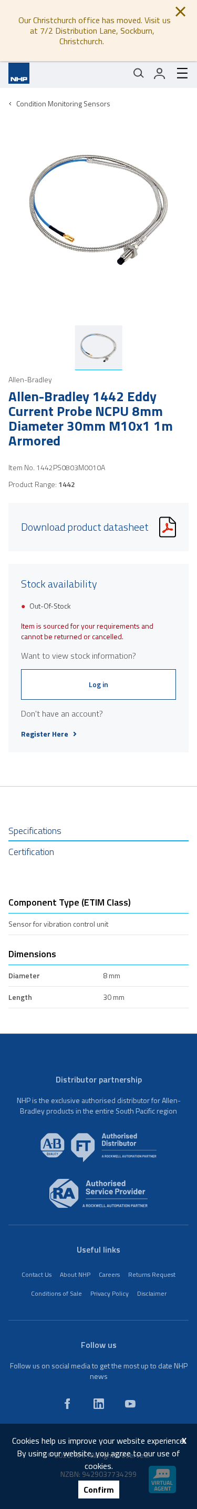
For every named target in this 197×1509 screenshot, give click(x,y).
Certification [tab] (31, 852)
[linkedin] (99, 1403)
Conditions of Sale (56, 1293)
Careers (109, 1274)
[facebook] (67, 1403)
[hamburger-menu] (178, 73)
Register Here (44, 734)
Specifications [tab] (34, 830)
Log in (98, 684)
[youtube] (130, 1403)
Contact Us (36, 1274)
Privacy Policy (109, 1293)
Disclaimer (152, 1293)
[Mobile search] (138, 73)
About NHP (75, 1274)
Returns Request (151, 1274)
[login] (160, 73)
